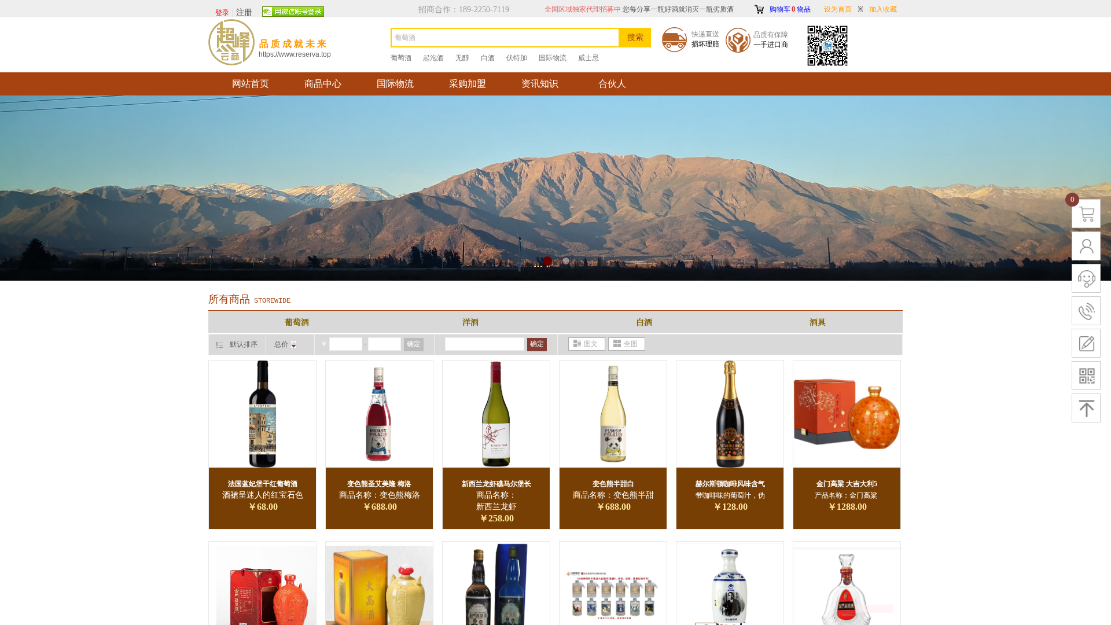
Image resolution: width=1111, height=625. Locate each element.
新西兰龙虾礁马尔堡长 (496, 484)
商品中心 (322, 84)
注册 (244, 12)
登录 (222, 13)
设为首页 (838, 9)
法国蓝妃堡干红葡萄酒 (262, 484)
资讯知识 (539, 84)
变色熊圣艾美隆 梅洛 (379, 484)
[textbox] (505, 37)
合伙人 (612, 84)
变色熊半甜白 (613, 484)
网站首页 (250, 84)
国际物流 (395, 84)
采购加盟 (467, 84)
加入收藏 (883, 9)
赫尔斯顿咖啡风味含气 (730, 484)
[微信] (293, 12)
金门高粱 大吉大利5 (846, 484)
